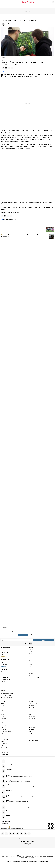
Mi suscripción (4, 650)
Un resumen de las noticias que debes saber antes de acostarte (16, 765)
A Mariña (31, 651)
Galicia (2, 705)
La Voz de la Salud (33, 703)
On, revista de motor (33, 740)
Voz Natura (39, 849)
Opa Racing (4, 743)
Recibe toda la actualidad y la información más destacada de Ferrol (17, 801)
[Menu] (2, 2)
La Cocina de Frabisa (34, 712)
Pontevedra (31, 671)
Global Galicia (32, 707)
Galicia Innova (32, 727)
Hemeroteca (4, 654)
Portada (3, 703)
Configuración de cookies (43, 861)
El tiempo (3, 733)
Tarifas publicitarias (5, 679)
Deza (30, 660)
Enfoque (31, 720)
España (3, 710)
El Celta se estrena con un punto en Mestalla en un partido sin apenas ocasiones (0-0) (22, 228)
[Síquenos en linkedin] (14, 833)
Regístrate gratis (23, 634)
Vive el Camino (32, 723)
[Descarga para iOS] (49, 824)
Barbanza (31, 655)
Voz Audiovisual (20, 849)
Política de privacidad (16, 861)
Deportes (3, 716)
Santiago (31, 673)
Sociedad (3, 718)
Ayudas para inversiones (7, 697)
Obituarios (3, 729)
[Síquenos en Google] (29, 833)
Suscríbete (4, 656)
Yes (29, 735)
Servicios (3, 681)
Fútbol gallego (4, 752)
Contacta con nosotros (6, 674)
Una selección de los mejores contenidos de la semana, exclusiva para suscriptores (20, 770)
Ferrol (30, 662)
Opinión (3, 714)
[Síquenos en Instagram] (10, 833)
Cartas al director (5, 671)
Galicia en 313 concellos (34, 677)
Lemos (30, 664)
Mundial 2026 (4, 737)
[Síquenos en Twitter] (6, 833)
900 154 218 (28, 841)
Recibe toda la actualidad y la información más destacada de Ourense (17, 816)
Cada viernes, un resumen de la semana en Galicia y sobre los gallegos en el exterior (20, 791)
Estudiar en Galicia (33, 710)
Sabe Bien (31, 705)
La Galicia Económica (6, 731)
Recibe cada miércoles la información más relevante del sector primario (18, 781)
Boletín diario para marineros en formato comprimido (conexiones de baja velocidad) (20, 785)
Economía (3, 707)
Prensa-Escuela (44, 849)
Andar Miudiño (4, 747)
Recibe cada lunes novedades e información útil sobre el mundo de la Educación (19, 776)
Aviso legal (9, 861)
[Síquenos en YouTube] (17, 833)
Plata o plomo (32, 716)
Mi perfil (3, 662)
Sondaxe (30, 849)
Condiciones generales (33, 861)
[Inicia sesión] (53, 2)
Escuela (30, 738)
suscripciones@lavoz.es (27, 844)
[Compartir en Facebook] (9, 68)
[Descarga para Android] (52, 824)
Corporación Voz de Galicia (6, 849)
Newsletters (4, 664)
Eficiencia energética (6, 695)
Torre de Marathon (5, 739)
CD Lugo (3, 745)
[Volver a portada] (27, 2)
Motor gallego (4, 754)
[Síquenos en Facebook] (2, 833)
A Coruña (31, 649)
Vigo (30, 675)
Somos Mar (4, 727)
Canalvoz (34, 849)
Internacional (4, 712)
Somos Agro (4, 725)
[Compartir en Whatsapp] (3, 68)
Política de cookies (24, 861)
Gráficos (3, 723)
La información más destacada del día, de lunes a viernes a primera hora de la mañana (20, 760)
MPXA (49, 849)
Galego (30, 643)
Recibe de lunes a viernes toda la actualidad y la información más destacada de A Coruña (20, 796)
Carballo (31, 658)
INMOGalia (3, 686)
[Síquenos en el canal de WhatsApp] (25, 833)
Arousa (30, 653)
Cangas (9, 212)
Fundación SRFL (14, 849)
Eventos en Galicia (5, 688)
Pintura (17, 212)
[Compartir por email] (6, 68)
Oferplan (3, 683)
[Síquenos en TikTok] (21, 833)
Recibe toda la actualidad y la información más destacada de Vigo (17, 811)
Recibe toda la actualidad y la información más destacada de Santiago (17, 806)
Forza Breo (3, 750)
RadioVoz (26, 849)
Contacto (3, 690)
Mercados (31, 731)
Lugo (30, 666)
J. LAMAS (7, 23)
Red (30, 714)
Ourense (31, 668)
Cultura (3, 720)
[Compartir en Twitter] (11, 68)
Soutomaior (13, 212)
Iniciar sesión (33, 634)
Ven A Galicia (32, 718)
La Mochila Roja (32, 725)
